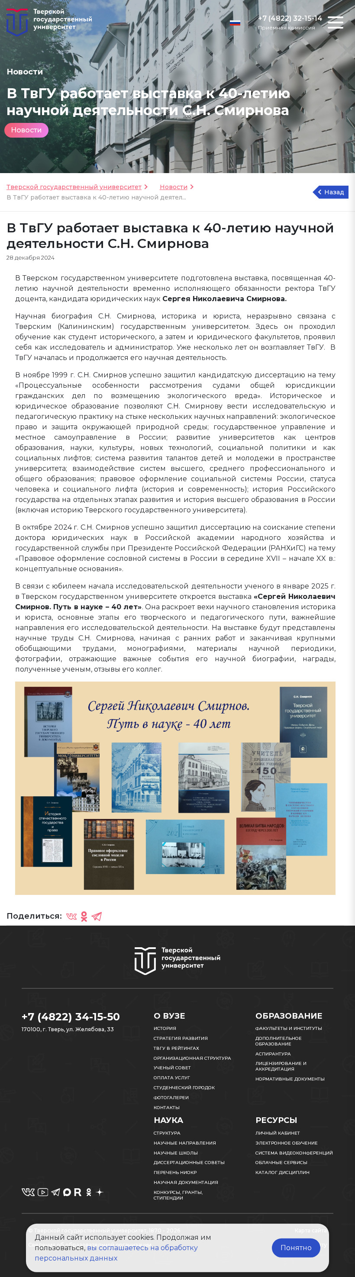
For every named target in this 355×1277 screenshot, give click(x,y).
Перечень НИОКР (175, 1172)
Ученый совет (172, 1068)
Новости (26, 130)
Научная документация (186, 1182)
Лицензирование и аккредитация (281, 1066)
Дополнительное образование (278, 1041)
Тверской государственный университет (74, 187)
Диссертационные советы (189, 1162)
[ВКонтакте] (71, 916)
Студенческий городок (184, 1087)
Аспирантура (273, 1054)
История (165, 1028)
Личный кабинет (277, 1133)
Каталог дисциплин (282, 1172)
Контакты (167, 1107)
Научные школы (176, 1153)
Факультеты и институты (288, 1028)
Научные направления (185, 1143)
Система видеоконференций (294, 1153)
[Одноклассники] (84, 916)
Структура (167, 1133)
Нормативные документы (290, 1079)
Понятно (296, 1248)
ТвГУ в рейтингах (176, 1048)
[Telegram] (96, 916)
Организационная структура (192, 1058)
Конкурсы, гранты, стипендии (178, 1195)
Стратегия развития (181, 1038)
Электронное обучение (286, 1143)
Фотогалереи (171, 1097)
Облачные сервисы (281, 1162)
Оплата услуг (172, 1078)
